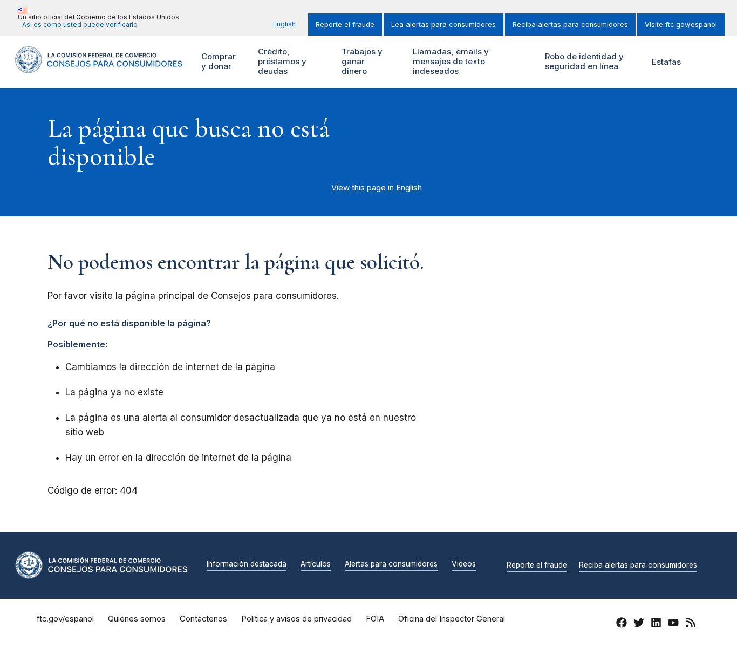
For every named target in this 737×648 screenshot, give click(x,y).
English (284, 24)
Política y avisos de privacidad (296, 619)
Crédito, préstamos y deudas (280, 61)
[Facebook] (621, 624)
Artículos (316, 564)
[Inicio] (98, 66)
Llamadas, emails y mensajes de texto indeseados (449, 61)
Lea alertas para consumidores (443, 25)
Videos (464, 564)
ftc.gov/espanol (65, 619)
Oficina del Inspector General (451, 619)
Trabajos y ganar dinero (361, 61)
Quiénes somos (137, 619)
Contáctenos (203, 619)
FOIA (375, 619)
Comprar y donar (217, 61)
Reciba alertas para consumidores (570, 25)
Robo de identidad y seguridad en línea (583, 61)
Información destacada (246, 564)
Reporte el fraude (345, 25)
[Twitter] (638, 624)
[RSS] (690, 624)
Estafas (666, 62)
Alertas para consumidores (391, 564)
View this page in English (376, 188)
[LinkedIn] (656, 624)
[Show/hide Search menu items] (706, 61)
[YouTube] (673, 624)
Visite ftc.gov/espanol (681, 25)
